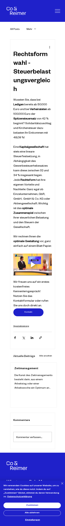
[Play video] (32, 264)
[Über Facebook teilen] (15, 337)
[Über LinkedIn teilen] (32, 337)
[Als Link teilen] (40, 337)
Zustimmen (32, 505)
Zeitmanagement (26, 368)
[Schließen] (60, 485)
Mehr (29, 29)
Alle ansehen (45, 356)
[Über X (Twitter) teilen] (23, 337)
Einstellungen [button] (32, 520)
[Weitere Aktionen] (50, 47)
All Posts (15, 29)
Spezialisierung (21, 326)
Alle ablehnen (32, 513)
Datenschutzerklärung (19, 497)
